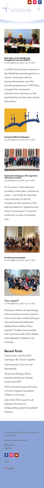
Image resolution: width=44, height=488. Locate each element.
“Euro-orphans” (11, 300)
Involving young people (14, 257)
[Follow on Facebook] (40, 2)
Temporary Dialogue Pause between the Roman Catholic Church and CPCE (18, 377)
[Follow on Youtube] (30, 2)
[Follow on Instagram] (35, 2)
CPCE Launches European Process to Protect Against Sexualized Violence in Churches (20, 390)
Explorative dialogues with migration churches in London (21, 176)
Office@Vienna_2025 (15, 63)
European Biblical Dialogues (16, 136)
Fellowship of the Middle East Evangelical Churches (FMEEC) (17, 59)
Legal (6, 461)
